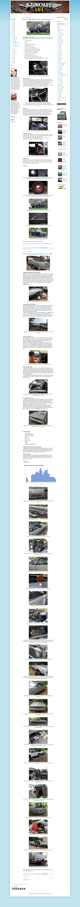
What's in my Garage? (61, 98)
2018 (13, 31)
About (12, 14)
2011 (13, 60)
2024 (13, 23)
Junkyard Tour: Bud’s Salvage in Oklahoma (65, 125)
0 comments (25, 247)
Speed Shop (60, 91)
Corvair (59, 43)
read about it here (37, 306)
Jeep (59, 61)
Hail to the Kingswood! (65, 136)
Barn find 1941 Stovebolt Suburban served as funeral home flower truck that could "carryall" (62, 168)
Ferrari (59, 48)
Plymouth (59, 79)
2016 (13, 34)
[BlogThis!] (43, 247)
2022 (13, 26)
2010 (13, 61)
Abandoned (60, 30)
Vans (59, 95)
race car (59, 84)
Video (59, 96)
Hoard (59, 56)
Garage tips (60, 53)
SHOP (16, 14)
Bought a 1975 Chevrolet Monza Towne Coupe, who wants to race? (65, 180)
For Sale (59, 50)
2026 (13, 20)
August (14, 41)
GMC (59, 54)
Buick (59, 37)
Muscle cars (60, 73)
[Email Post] (39, 247)
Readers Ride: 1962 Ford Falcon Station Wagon (37, 19)
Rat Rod (59, 85)
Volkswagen (60, 97)
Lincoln (59, 67)
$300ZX (59, 29)
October (14, 39)
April (13, 50)
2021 (13, 27)
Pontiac (59, 80)
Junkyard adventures (61, 62)
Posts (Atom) (29, 879)
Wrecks (59, 101)
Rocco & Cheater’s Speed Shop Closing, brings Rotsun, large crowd (65, 154)
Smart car (59, 90)
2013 (13, 57)
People (59, 78)
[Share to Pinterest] (46, 247)
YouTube (21, 14)
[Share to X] (44, 247)
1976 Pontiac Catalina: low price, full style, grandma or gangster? (65, 174)
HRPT (59, 59)
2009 (13, 62)
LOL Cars (59, 68)
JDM (58, 60)
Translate (64, 25)
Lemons (59, 66)
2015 (13, 35)
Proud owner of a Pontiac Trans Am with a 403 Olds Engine (65, 132)
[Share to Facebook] (45, 247)
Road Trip (59, 89)
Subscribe (12, 65)
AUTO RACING (60, 34)
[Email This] (42, 247)
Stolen (59, 92)
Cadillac (59, 38)
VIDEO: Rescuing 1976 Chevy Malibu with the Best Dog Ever (62, 149)
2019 (13, 30)
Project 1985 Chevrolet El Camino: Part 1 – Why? (37, 254)
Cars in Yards (60, 41)
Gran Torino (60, 55)
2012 (13, 58)
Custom (59, 44)
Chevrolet (27, 875)
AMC (59, 31)
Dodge (59, 47)
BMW (59, 36)
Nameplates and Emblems (62, 74)
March (14, 51)
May (13, 48)
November (14, 38)
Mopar (59, 72)
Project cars (60, 83)
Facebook (31, 14)
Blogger (50, 893)
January (14, 54)
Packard (59, 77)
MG (58, 71)
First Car (59, 49)
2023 (13, 24)
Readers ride (60, 86)
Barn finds (59, 35)
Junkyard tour (60, 65)
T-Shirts (25, 14)
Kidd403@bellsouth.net (48, 243)
